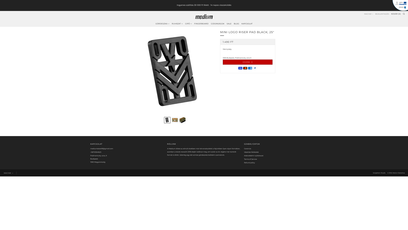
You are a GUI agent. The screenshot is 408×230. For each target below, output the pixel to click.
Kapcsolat (247, 24)
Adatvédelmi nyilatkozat (253, 156)
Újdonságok (217, 24)
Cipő (187, 24)
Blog (236, 24)
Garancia (247, 149)
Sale (229, 24)
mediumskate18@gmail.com (101, 149)
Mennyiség (227, 49)
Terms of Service (250, 159)
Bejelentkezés (382, 14)
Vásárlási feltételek (251, 152)
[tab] (167, 120)
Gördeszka (161, 24)
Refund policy (249, 163)
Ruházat (176, 24)
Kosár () (396, 14)
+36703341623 (95, 152)
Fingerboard (201, 24)
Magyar (367, 14)
